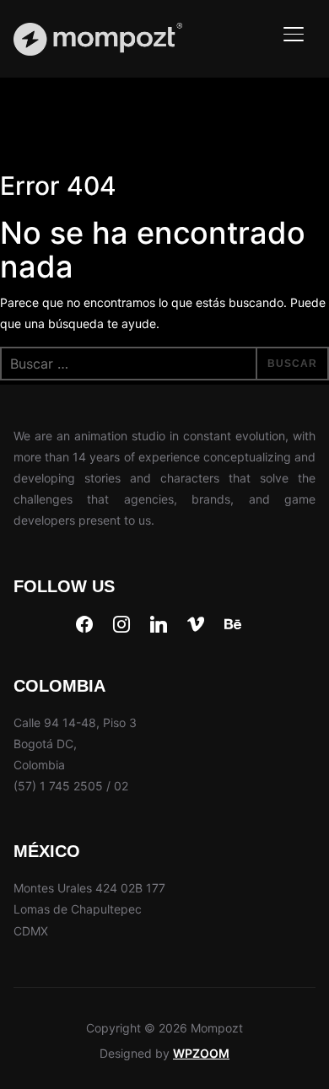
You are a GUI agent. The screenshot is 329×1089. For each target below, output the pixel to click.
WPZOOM (201, 1053)
